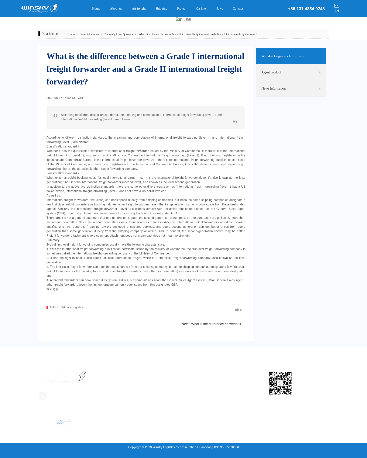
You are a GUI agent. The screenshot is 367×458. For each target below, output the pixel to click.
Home (72, 34)
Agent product (271, 72)
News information (89, 34)
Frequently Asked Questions (118, 34)
